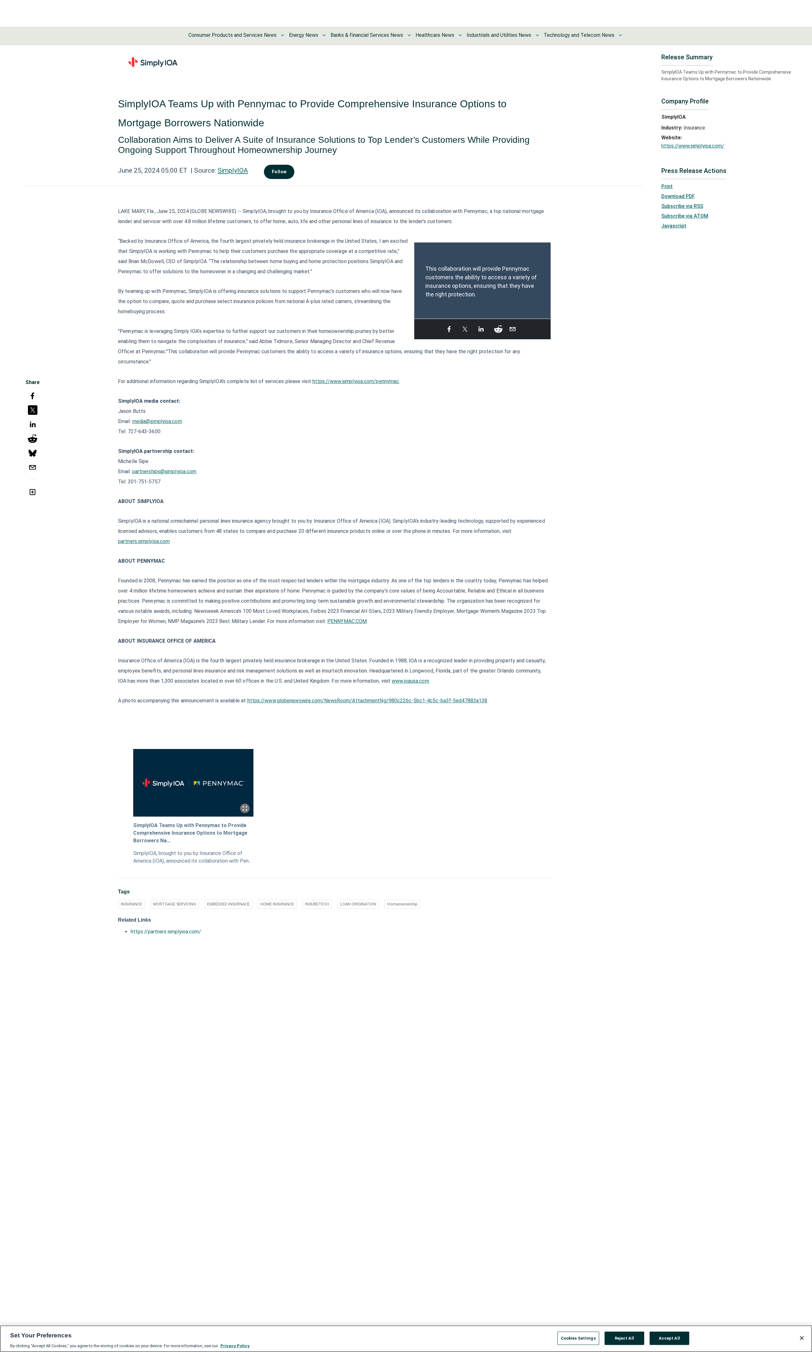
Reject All (624, 1337)
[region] (406, 1338)
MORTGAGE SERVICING (174, 904)
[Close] (802, 1338)
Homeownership (402, 904)
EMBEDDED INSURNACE (228, 904)
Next (547, 277)
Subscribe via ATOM (684, 216)
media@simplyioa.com (157, 421)
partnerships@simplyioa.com (164, 471)
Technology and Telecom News (579, 35)
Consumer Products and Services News (232, 35)
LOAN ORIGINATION (358, 904)
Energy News (303, 35)
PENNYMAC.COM (347, 621)
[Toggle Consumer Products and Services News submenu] (282, 35)
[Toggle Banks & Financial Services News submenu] (409, 35)
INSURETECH (317, 904)
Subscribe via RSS (682, 206)
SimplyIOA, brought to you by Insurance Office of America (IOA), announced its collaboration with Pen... (192, 857)
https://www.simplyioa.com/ (692, 146)
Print (667, 186)
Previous (418, 277)
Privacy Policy (235, 1345)
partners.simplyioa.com (144, 541)
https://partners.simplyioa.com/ (166, 932)
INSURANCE (131, 904)
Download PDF (678, 196)
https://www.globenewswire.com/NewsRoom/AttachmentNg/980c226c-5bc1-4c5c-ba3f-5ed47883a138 (367, 701)
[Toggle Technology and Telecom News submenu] (620, 35)
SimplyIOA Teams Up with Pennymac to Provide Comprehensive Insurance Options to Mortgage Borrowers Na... (190, 833)
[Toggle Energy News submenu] (324, 35)
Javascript (673, 226)
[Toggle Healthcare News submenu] (460, 35)
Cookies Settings (578, 1337)
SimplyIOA (233, 170)
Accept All (669, 1337)
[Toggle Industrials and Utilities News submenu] (537, 35)
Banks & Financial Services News (367, 35)
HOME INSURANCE (277, 904)
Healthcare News (435, 35)
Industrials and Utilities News (499, 35)
